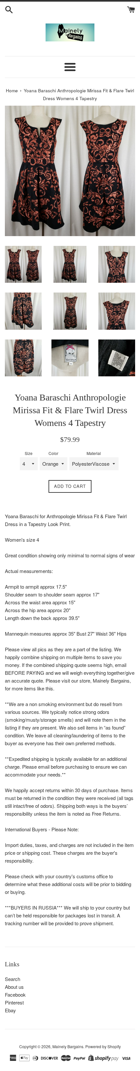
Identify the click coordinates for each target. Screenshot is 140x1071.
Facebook (15, 994)
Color (53, 453)
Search (12, 978)
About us (14, 986)
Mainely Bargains (67, 1046)
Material (94, 453)
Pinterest (14, 1002)
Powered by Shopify (103, 1046)
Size (29, 453)
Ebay (10, 1010)
